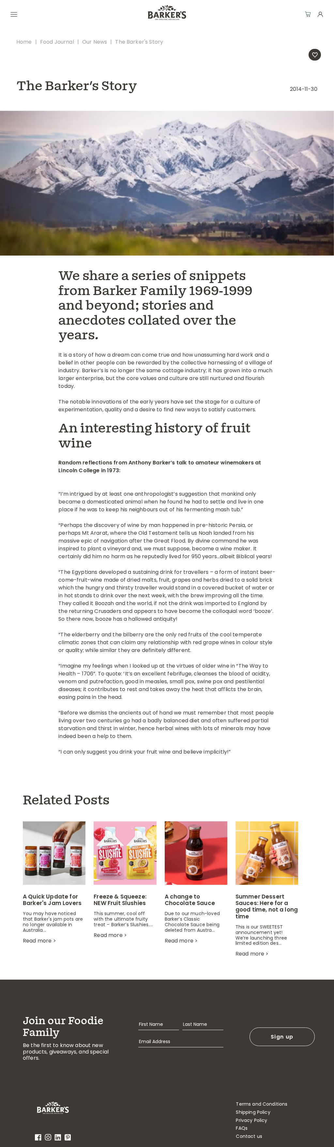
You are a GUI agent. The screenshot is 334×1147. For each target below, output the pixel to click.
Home (24, 42)
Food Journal (57, 42)
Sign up (282, 1037)
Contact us (249, 1136)
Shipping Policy (253, 1112)
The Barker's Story (139, 42)
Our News (94, 42)
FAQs (242, 1128)
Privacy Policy (251, 1120)
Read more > (39, 941)
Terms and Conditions (261, 1104)
